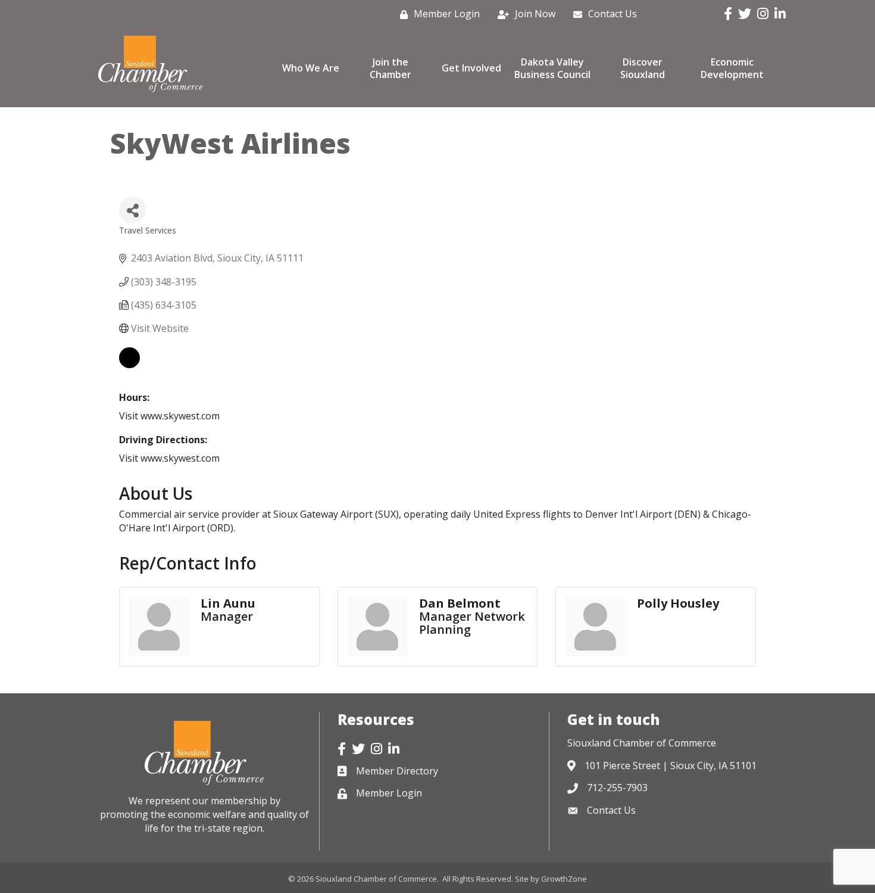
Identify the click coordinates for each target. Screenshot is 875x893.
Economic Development (732, 68)
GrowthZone (564, 878)
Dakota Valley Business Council (552, 68)
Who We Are (310, 67)
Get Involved (471, 67)
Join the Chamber (390, 68)
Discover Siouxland (642, 68)
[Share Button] (132, 210)
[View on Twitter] (129, 364)
